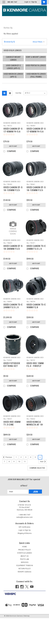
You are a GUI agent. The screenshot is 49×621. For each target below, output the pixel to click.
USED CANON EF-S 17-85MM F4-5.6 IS (12, 131)
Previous (8, 457)
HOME (24, 547)
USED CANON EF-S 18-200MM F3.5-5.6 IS (12, 248)
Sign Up (34, 2)
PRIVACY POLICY (24, 550)
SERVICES (24, 562)
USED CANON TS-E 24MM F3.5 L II (36, 247)
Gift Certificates (24, 527)
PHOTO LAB (24, 559)
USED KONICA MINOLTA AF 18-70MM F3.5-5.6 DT (36, 424)
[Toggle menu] (3, 3)
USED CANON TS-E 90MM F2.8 (36, 306)
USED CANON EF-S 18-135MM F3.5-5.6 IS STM (36, 190)
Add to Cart (13, 146)
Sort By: (19, 93)
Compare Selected (37, 468)
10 (19, 462)
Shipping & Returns (25, 533)
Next (42, 462)
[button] (24, 41)
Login (26, 2)
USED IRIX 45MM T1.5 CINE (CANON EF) (12, 424)
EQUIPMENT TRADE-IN (24, 565)
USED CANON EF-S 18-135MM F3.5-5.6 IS (12, 190)
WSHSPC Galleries (24, 572)
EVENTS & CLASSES (24, 553)
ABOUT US (24, 556)
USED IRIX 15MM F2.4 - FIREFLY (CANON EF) (35, 366)
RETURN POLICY (25, 569)
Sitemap (27, 616)
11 (25, 462)
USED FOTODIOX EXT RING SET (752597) (11, 366)
